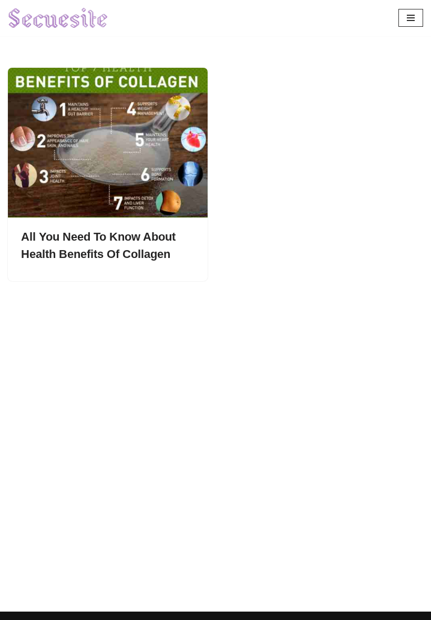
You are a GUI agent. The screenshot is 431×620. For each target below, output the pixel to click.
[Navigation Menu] (410, 18)
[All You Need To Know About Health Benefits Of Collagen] (108, 143)
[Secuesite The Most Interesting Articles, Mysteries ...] (58, 18)
